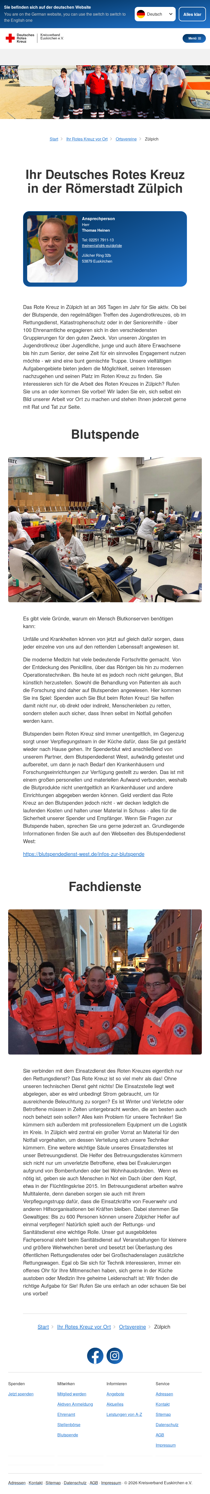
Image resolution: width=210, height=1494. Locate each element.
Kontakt (163, 1404)
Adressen (164, 1394)
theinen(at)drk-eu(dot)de (102, 245)
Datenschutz (167, 1424)
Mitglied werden (71, 1394)
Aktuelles (115, 1404)
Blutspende (67, 1435)
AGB (160, 1435)
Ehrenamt (66, 1414)
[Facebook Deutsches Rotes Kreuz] (95, 1356)
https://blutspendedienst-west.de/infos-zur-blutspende (83, 853)
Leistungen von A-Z (124, 1414)
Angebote (115, 1394)
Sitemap (163, 1414)
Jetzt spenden (21, 1394)
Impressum (166, 1445)
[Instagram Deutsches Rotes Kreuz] (115, 1356)
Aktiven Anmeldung (75, 1404)
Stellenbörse (68, 1424)
